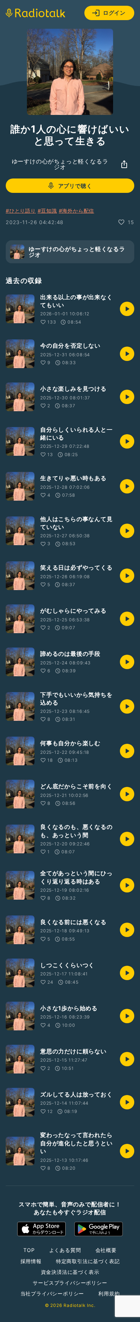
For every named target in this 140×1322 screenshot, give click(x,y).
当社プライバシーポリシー (52, 1293)
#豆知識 (47, 211)
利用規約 (109, 1293)
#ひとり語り (21, 211)
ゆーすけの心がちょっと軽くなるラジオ (60, 164)
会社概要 (106, 1250)
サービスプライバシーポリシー (70, 1283)
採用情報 (31, 1261)
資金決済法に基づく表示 (70, 1272)
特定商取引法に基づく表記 (88, 1261)
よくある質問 (65, 1250)
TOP (28, 1250)
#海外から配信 (76, 211)
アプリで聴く (75, 185)
